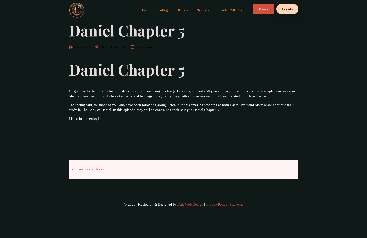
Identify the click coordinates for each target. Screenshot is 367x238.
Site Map (236, 204)
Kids (181, 10)
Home (144, 10)
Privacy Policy (216, 204)
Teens (201, 10)
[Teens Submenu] (210, 10)
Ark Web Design (190, 204)
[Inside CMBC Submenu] (243, 10)
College (163, 10)
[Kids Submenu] (189, 10)
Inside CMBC (228, 10)
